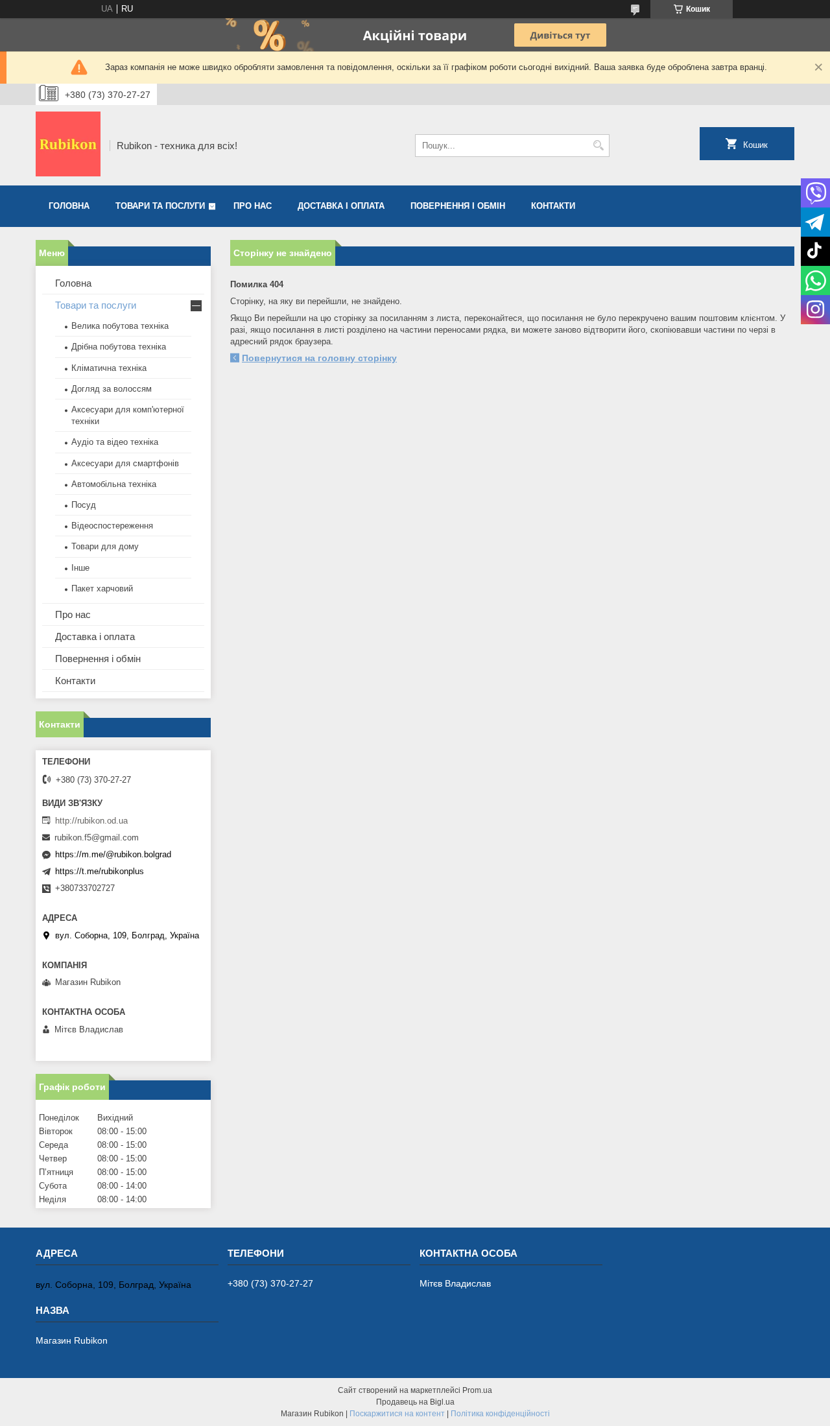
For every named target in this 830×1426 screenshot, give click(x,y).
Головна (69, 206)
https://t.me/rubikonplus (99, 871)
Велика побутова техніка (120, 326)
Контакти (553, 206)
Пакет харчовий (102, 588)
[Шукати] (598, 145)
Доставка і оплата (341, 206)
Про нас (252, 206)
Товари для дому (105, 546)
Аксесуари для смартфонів (125, 463)
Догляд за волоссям (111, 389)
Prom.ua (477, 1390)
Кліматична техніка (109, 368)
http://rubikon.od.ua (91, 821)
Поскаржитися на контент (397, 1413)
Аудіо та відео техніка (114, 442)
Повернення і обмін (457, 206)
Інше (80, 568)
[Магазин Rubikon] (68, 145)
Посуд (83, 505)
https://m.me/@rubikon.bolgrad (113, 854)
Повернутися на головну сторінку (319, 358)
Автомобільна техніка (113, 484)
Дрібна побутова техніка (118, 346)
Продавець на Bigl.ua (415, 1402)
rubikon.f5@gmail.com (96, 837)
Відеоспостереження (112, 525)
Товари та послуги (160, 206)
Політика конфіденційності (500, 1413)
